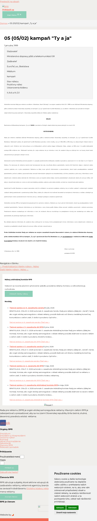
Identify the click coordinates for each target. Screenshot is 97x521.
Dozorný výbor (7, 437)
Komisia (4, 439)
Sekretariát (5, 443)
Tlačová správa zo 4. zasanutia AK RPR (26, 366)
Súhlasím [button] (60, 508)
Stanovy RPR (6, 445)
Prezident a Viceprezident (13, 436)
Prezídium (5, 434)
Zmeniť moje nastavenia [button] (66, 512)
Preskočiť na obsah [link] (9, 1)
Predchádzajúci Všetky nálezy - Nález (19, 266)
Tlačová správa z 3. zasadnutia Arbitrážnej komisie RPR (33, 385)
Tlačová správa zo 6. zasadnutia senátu (26, 308)
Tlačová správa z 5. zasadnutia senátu (26, 347)
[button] (11, 497)
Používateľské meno (10, 457)
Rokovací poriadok (9, 447)
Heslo (3, 460)
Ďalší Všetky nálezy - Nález (14, 269)
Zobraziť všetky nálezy (18, 294)
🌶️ (13, 515)
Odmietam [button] (72, 508)
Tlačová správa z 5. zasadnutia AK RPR (26, 327)
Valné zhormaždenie (10, 441)
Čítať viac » (29, 322)
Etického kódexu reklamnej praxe (43, 488)
